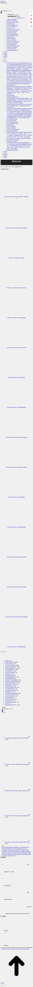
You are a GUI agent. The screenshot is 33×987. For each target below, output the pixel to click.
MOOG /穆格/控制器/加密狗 (10, 702)
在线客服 (31, 26)
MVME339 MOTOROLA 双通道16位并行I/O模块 (16, 347)
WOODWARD (4, 851)
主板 (9, 851)
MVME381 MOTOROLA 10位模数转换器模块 (16, 527)
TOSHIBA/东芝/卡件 (9, 671)
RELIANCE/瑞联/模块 (9, 699)
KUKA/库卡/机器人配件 (10, 696)
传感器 (18, 851)
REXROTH (18, 850)
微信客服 (31, 22)
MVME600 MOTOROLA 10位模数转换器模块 (16, 646)
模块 (6, 854)
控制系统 (25, 852)
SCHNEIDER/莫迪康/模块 (10, 677)
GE (26, 848)
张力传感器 (8, 852)
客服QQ (31, 19)
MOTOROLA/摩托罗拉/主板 (10, 687)
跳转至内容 (3, 1)
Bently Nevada (5, 848)
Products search (4, 10)
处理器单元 (27, 851)
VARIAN (27, 850)
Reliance (14, 850)
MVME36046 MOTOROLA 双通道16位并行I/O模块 (16, 467)
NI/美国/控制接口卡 (9, 685)
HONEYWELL (5, 850)
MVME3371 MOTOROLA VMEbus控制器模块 (16, 317)
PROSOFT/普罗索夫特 (9, 672)
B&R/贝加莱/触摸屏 (9, 678)
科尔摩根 (22, 854)
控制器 (18, 852)
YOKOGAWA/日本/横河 (9, 688)
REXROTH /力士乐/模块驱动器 (11, 680)
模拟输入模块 (9, 854)
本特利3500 (23, 949)
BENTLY (27, 847)
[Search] (1, 12)
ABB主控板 (7, 847)
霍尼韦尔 (13, 855)
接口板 (12, 852)
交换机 (11, 851)
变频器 (23, 851)
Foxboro (23, 848)
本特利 (3, 854)
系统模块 (26, 854)
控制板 (21, 852)
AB (2, 847)
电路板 (18, 854)
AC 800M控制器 (22, 847)
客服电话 (31, 15)
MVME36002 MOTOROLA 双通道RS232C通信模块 (16, 437)
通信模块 (9, 855)
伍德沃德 (14, 851)
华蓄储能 (7, 660)
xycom (6, 703)
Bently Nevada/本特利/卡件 (10, 666)
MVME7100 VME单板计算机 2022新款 (16, 257)
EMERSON (19, 848)
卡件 (20, 851)
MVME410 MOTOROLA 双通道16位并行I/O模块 (16, 587)
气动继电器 (15, 854)
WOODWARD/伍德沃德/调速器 (11, 693)
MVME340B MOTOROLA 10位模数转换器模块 (16, 407)
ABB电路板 (16, 847)
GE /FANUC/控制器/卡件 (10, 665)
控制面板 (29, 852)
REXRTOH (23, 850)
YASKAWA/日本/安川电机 (10, 694)
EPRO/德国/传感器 (9, 675)
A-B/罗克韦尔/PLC (9, 663)
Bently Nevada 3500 (12, 848)
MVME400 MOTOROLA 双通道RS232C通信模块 (17, 557)
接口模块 (15, 852)
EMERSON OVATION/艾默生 (11, 683)
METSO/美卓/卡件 (9, 691)
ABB (4, 847)
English (27, 949)
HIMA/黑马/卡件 (8, 674)
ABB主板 (12, 847)
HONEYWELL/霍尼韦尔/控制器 (11, 681)
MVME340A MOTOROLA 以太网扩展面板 (16, 377)
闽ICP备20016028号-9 (7, 949)
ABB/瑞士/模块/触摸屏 (9, 662)
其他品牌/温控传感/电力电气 (11, 705)
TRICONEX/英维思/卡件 (10, 669)
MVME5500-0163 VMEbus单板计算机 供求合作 (16, 287)
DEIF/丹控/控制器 (8, 697)
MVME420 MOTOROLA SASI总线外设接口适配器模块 (16, 616)
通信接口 (6, 855)
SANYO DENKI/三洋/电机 (10, 684)
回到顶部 (31, 11)
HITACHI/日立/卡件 (9, 700)
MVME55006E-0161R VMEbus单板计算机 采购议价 (16, 228)
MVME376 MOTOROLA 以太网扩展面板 (16, 497)
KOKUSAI (10, 850)
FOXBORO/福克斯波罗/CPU (11, 668)
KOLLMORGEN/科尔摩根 (10, 690)
